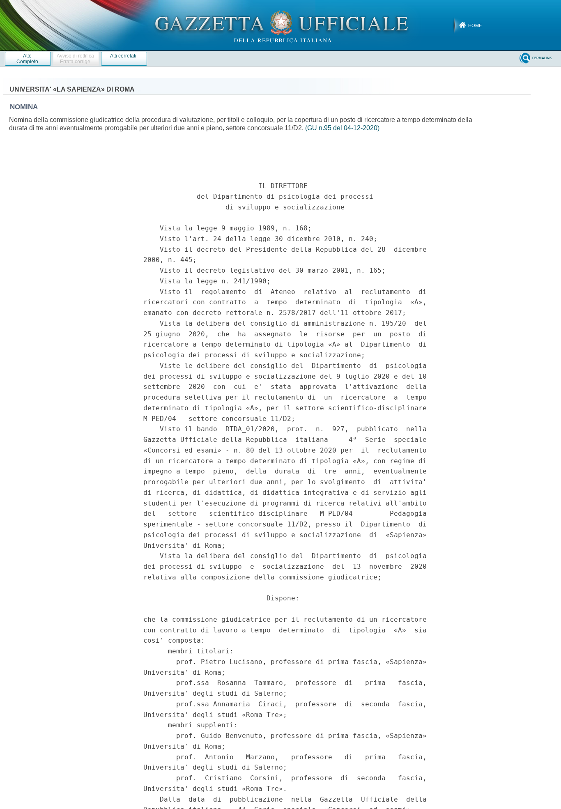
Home (475, 25)
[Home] (280, 25)
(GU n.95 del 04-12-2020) (342, 127)
